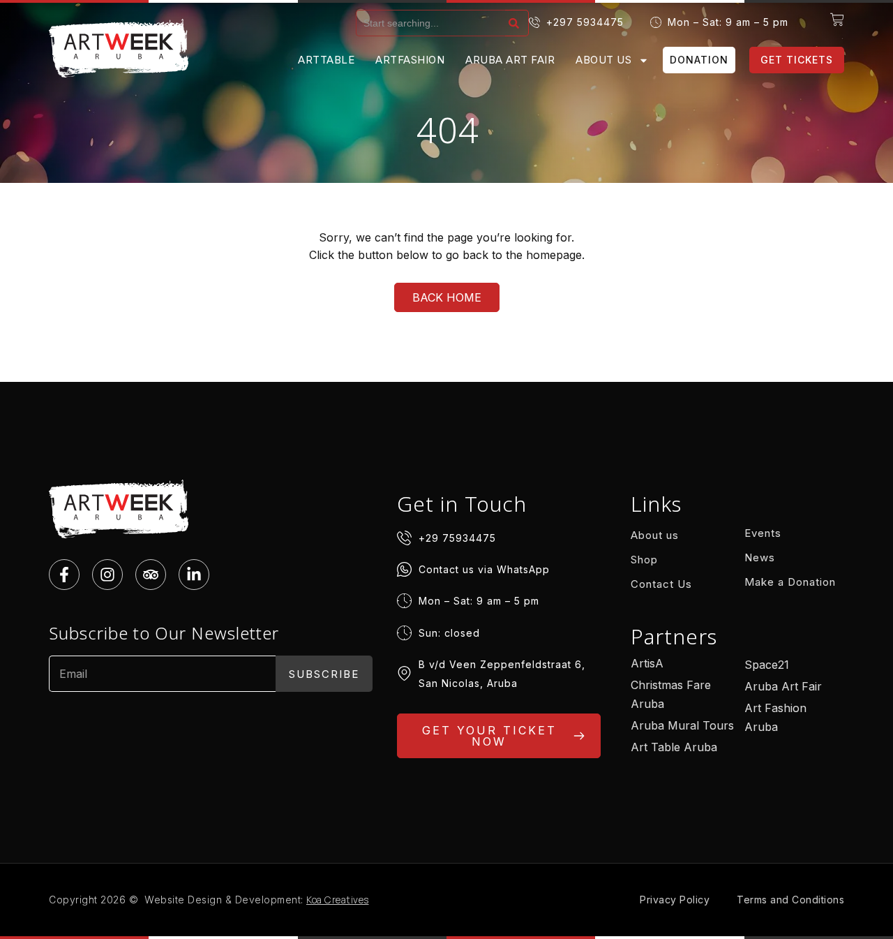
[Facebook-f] (64, 574)
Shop (644, 559)
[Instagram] (107, 574)
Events (762, 533)
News (759, 557)
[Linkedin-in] (194, 574)
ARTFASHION (409, 59)
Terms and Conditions (790, 899)
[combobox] (430, 23)
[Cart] (837, 20)
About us (603, 59)
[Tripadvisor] (150, 574)
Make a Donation (790, 582)
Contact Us (661, 584)
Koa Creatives (337, 899)
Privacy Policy (675, 899)
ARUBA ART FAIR (510, 59)
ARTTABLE (326, 59)
